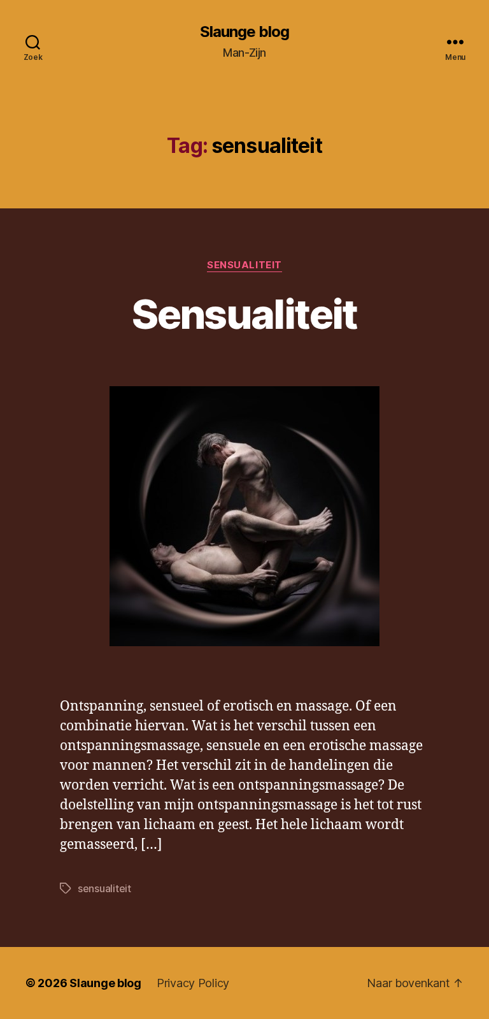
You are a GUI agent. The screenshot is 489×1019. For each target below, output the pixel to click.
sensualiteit (104, 888)
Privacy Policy (193, 983)
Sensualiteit (244, 265)
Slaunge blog (244, 32)
